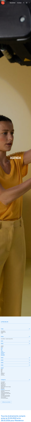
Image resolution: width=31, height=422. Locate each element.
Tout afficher (3, 331)
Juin (2, 350)
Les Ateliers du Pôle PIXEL (5, 395)
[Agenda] (26, 2)
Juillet (2, 351)
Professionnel (3, 332)
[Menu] (29, 2)
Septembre (3, 352)
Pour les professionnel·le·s (5, 396)
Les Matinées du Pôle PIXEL (6, 393)
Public (2, 333)
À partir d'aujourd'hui (9, 338)
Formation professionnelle (5, 390)
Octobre (2, 353)
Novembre (3, 354)
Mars (2, 347)
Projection (2, 388)
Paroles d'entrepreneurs (5, 392)
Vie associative (3, 397)
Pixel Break (3, 394)
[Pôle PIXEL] (3, 3)
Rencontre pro (3, 383)
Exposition (2, 382)
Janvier (2, 345)
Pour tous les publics (4, 398)
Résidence (3, 389)
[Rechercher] (23, 2)
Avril (2, 348)
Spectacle (2, 387)
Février (2, 346)
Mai (1, 349)
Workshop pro (3, 385)
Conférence (3, 384)
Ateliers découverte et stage (6, 386)
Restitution (3, 391)
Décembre (3, 355)
